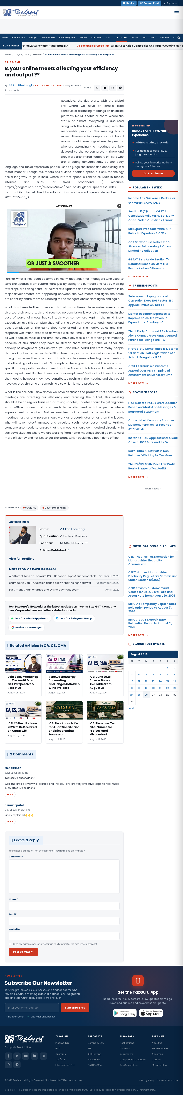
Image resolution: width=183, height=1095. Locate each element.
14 (160, 681)
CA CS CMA (121, 37)
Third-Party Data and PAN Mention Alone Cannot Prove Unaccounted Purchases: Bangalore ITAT (153, 335)
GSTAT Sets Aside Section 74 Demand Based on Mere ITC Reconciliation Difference (149, 264)
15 (167, 681)
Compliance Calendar (133, 1059)
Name (13, 899)
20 (153, 688)
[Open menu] (176, 13)
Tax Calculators (129, 1065)
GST (108, 37)
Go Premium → (153, 173)
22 (167, 688)
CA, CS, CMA (22, 54)
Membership (159, 1065)
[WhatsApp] (8, 1064)
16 (175, 681)
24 (131, 694)
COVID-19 (30, 507)
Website (14, 929)
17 (132, 688)
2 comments (12, 90)
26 (146, 694)
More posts (136, 276)
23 (174, 688)
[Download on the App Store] (151, 1013)
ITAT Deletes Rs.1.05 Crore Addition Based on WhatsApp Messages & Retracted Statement (152, 407)
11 (139, 681)
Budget (33, 37)
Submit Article (160, 1048)
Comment (16, 856)
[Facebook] (8, 1056)
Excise (83, 37)
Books (130, 3)
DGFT (135, 37)
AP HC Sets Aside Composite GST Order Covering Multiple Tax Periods (99, 46)
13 (153, 681)
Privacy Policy (146, 1080)
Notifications (127, 1043)
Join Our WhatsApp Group (31, 618)
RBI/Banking (94, 1054)
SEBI (152, 37)
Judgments (126, 1054)
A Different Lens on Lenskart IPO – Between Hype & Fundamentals (52, 576)
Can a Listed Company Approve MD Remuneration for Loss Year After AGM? (151, 425)
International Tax (65, 1065)
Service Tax (48, 37)
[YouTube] (25, 1056)
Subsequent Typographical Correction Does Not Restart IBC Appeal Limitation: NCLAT (151, 300)
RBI (144, 37)
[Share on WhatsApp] (112, 88)
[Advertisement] (31, 134)
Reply (10, 794)
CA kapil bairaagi (20, 85)
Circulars (125, 1048)
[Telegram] (17, 1064)
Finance (164, 37)
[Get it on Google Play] (125, 1013)
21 (160, 688)
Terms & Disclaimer (167, 1080)
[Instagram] (43, 1056)
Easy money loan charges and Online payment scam (44, 589)
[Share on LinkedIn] (105, 88)
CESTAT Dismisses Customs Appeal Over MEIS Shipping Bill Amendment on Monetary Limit (150, 370)
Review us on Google (28, 627)
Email (13, 914)
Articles (37, 54)
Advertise (157, 1054)
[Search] (179, 38)
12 (146, 681)
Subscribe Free (75, 1007)
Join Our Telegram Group (76, 618)
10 (132, 681)
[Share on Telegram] (120, 88)
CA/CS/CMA (95, 1065)
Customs (96, 37)
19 (146, 688)
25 (139, 694)
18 (139, 688)
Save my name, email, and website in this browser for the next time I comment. (55, 943)
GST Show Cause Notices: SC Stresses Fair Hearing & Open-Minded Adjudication (150, 246)
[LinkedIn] (34, 1056)
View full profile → (22, 559)
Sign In (170, 3)
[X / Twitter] (17, 1056)
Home (5, 37)
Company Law (67, 37)
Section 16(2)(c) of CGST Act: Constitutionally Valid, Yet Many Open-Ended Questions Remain (151, 216)
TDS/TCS (60, 1059)
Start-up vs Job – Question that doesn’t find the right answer (50, 583)
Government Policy (55, 507)
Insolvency (94, 1059)
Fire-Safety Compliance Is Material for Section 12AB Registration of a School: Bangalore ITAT (153, 353)
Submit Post (151, 3)
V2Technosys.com (71, 1080)
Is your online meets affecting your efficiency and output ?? (61, 71)
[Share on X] (97, 88)
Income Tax (18, 37)
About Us (157, 1043)
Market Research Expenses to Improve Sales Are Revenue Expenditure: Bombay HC (149, 318)
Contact (156, 1059)
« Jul (131, 708)
